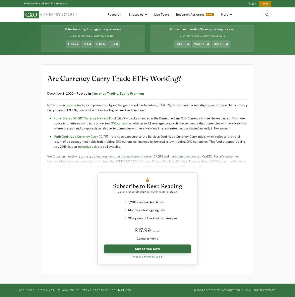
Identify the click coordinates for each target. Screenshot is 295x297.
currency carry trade (70, 105)
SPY (141, 162)
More (224, 15)
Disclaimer (46, 290)
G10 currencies (121, 123)
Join (265, 3)
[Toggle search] (267, 15)
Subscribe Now (147, 249)
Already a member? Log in (147, 256)
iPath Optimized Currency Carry (76, 137)
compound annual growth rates (130, 157)
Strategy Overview (110, 29)
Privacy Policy (68, 290)
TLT (213, 162)
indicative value (88, 147)
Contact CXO (121, 290)
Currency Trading (105, 94)
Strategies (135, 15)
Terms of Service (95, 290)
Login (252, 3)
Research (114, 15)
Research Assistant (194, 15)
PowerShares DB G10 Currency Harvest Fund (85, 118)
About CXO (27, 290)
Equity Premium (132, 94)
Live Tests (161, 15)
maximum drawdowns (185, 157)
